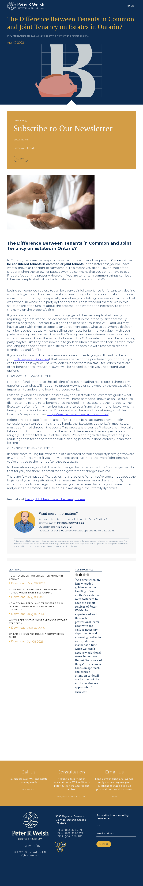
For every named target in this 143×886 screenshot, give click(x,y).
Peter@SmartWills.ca (70, 522)
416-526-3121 (64, 526)
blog (61, 530)
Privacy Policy (30, 845)
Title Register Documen (31, 359)
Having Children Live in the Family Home (55, 499)
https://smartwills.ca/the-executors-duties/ (77, 414)
